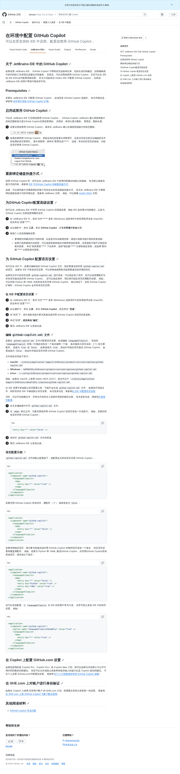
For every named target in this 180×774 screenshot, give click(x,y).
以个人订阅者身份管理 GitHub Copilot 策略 (76, 673)
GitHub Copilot (22, 22)
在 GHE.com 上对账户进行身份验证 (33, 683)
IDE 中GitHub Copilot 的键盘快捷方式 (48, 184)
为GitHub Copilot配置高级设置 (29, 202)
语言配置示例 (14, 452)
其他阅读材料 (16, 703)
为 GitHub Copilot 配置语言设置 (30, 259)
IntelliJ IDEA (85, 193)
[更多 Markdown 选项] (145, 38)
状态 (41, 763)
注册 (173, 14)
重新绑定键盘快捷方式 (22, 174)
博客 (63, 763)
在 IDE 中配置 (65, 22)
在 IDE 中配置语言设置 (20, 294)
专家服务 (55, 763)
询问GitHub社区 (72, 740)
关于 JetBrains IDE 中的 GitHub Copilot (37, 64)
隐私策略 (9, 746)
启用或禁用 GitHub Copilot (27, 111)
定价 (47, 763)
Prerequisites (16, 91)
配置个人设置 (49, 22)
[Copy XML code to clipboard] (103, 423)
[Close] (172, 4)
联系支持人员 (71, 744)
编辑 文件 (28, 335)
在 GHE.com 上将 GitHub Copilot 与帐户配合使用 (31, 694)
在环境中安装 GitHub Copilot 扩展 (31, 101)
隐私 (35, 763)
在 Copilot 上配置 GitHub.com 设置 (33, 660)
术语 (28, 763)
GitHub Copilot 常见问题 (23, 710)
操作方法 (36, 22)
